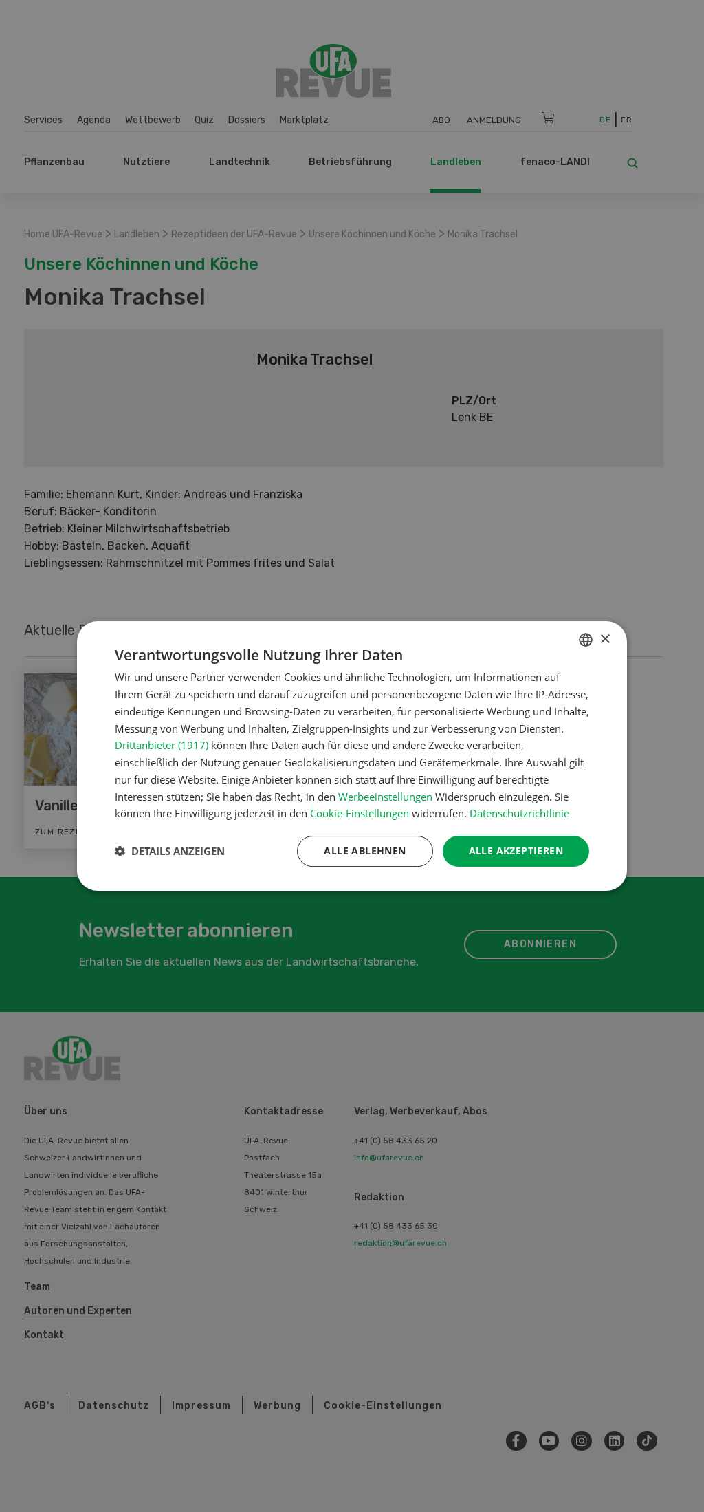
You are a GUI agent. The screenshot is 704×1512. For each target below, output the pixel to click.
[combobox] (586, 640)
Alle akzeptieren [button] (516, 850)
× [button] (605, 639)
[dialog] (352, 756)
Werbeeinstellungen (385, 796)
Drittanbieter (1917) (161, 745)
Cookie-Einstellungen (359, 813)
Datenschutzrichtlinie (519, 813)
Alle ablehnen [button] (365, 850)
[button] (170, 851)
